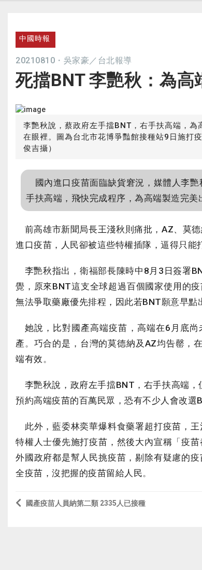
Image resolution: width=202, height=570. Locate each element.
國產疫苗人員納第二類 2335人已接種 (86, 503)
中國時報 (34, 38)
